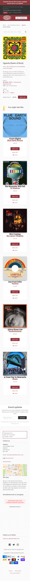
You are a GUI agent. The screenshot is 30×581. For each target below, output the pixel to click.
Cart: (5, 12)
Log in (10, 12)
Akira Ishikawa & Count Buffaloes (16, 66)
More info (15, 152)
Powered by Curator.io (15, 506)
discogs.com (20, 549)
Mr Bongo (9, 68)
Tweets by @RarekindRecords (11, 538)
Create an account (17, 12)
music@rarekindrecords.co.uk (15, 455)
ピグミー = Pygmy (9, 92)
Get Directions (7, 461)
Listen (16, 155)
